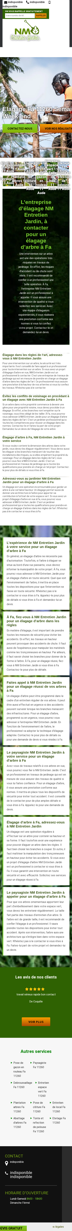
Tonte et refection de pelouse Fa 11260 (39, 1125)
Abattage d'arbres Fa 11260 (19, 1123)
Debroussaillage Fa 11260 (22, 1085)
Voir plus (36, 1022)
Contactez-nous (20, 128)
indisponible (15, 2)
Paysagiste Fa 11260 (39, 1065)
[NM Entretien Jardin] (25, 30)
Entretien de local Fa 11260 (58, 1107)
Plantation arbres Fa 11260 (19, 1107)
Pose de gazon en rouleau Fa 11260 (19, 1069)
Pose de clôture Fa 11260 (39, 1107)
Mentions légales (54, 1226)
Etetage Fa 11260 (59, 1120)
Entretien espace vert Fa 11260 (43, 1089)
